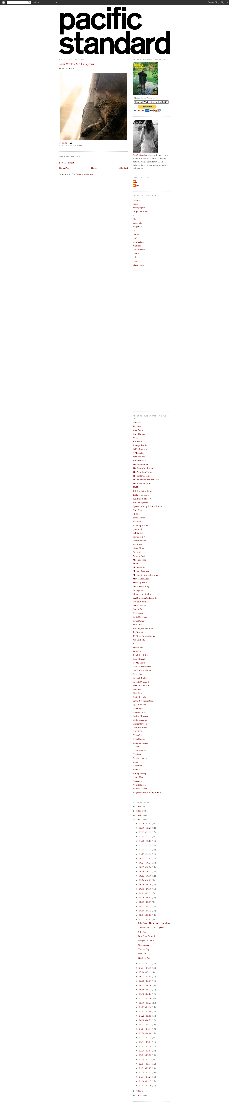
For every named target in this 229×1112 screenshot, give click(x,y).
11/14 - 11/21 (145, 849)
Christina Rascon (141, 742)
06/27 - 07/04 (145, 976)
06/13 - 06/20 (145, 985)
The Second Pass (140, 464)
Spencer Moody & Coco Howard (147, 506)
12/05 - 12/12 (145, 836)
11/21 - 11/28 (145, 845)
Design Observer (140, 715)
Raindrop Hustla (140, 525)
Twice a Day (143, 949)
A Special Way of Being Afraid (147, 792)
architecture (138, 241)
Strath (136, 185)
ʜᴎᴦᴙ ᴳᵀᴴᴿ (137, 422)
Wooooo (137, 426)
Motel (135, 563)
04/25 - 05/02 (145, 1015)
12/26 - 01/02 (145, 823)
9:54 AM (142, 931)
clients (136, 253)
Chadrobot (138, 754)
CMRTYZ (137, 731)
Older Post (123, 167)
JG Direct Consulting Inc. (144, 635)
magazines (137, 226)
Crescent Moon (140, 723)
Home (94, 167)
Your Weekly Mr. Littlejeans (76, 64)
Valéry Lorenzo (140, 449)
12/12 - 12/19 (145, 832)
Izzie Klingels (139, 658)
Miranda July (139, 567)
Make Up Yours (140, 582)
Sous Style (137, 510)
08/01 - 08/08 (145, 914)
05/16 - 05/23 (145, 1002)
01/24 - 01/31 (145, 1072)
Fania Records (139, 697)
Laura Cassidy (139, 605)
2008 (139, 1095)
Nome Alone (138, 548)
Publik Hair (138, 532)
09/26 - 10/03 (145, 880)
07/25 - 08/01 (145, 919)
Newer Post (64, 167)
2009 (139, 1090)
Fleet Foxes (138, 693)
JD (134, 643)
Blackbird (137, 765)
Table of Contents (141, 494)
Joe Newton (138, 632)
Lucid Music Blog (141, 586)
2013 (139, 806)
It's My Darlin (139, 662)
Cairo (135, 761)
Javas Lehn (138, 647)
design (136, 234)
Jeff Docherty (139, 639)
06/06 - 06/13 (145, 989)
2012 (139, 810)
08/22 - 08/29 (145, 901)
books (135, 238)
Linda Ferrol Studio (142, 593)
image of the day (140, 211)
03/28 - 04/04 (145, 1033)
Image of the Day (146, 940)
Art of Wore (138, 777)
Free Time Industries (142, 685)
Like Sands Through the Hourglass (154, 923)
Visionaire (137, 441)
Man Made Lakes (141, 578)
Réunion (137, 521)
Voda (135, 437)
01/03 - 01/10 (145, 1085)
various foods (139, 249)
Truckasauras (139, 456)
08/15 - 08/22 (145, 906)
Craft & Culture (140, 727)
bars (135, 260)
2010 (139, 819)
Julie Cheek (138, 624)
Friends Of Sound (141, 681)
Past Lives (137, 544)
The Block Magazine (142, 483)
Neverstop (137, 551)
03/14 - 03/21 (145, 1041)
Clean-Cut (137, 735)
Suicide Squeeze (140, 502)
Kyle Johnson (139, 613)
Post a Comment (66, 162)
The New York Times (142, 471)
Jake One (137, 651)
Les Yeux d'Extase (141, 601)
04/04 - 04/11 (145, 1028)
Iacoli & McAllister (142, 666)
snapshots (137, 222)
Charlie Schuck (140, 750)
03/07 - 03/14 (145, 1046)
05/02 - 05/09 (145, 1011)
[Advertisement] (146, 357)
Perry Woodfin (139, 540)
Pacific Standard (140, 155)
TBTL (135, 487)
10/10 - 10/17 (145, 871)
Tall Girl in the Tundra (143, 490)
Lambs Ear (137, 609)
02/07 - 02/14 (145, 1063)
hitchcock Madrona (142, 670)
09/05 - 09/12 (145, 893)
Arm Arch (137, 780)
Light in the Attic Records (145, 597)
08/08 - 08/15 (145, 910)
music (135, 203)
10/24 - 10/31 (145, 862)
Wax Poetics (138, 429)
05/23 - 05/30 (145, 998)
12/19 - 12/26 (145, 827)
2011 (139, 815)
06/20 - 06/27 (145, 980)
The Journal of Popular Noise (146, 479)
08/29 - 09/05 (145, 897)
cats (79, 145)
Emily (136, 181)
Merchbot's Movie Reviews (145, 574)
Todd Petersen (139, 460)
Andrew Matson (140, 788)
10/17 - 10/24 (145, 867)
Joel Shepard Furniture (143, 628)
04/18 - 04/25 (145, 1020)
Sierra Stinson (139, 517)
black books (138, 264)
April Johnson (139, 784)
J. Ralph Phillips (140, 654)
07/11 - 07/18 (145, 967)
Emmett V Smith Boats (143, 700)
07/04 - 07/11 (145, 972)
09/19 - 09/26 (145, 884)
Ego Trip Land (139, 704)
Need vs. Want (144, 957)
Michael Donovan (141, 571)
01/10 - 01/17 (145, 1081)
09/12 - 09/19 (145, 888)
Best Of (136, 769)
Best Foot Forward (146, 936)
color (135, 257)
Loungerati (138, 590)
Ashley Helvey (139, 773)
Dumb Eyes (138, 708)
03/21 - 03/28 (145, 1037)
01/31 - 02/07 (145, 1068)
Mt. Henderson (139, 559)
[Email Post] (70, 143)
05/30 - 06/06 (145, 993)
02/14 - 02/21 (145, 1059)
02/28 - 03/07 (145, 1050)
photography (139, 207)
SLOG (135, 513)
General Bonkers (140, 677)
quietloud (137, 529)
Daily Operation (140, 719)
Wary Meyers (139, 433)
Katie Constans (140, 616)
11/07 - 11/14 (145, 853)
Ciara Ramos (139, 738)
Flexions (137, 689)
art (134, 215)
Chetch (136, 746)
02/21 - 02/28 (145, 1055)
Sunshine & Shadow (142, 498)
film (134, 218)
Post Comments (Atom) (82, 174)
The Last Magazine (141, 475)
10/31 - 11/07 (145, 858)
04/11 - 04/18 (145, 1024)
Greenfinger (143, 944)
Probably (142, 953)
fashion (136, 199)
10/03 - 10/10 (145, 875)
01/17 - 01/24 (145, 1076)
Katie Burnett (139, 620)
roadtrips (137, 245)
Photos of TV (139, 536)
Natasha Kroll (139, 555)
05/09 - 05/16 (145, 1007)
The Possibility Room (143, 468)
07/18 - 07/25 (145, 963)
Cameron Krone (140, 758)
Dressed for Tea (140, 712)
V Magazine (138, 452)
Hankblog (137, 674)
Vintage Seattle (140, 445)
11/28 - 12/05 (145, 840)
